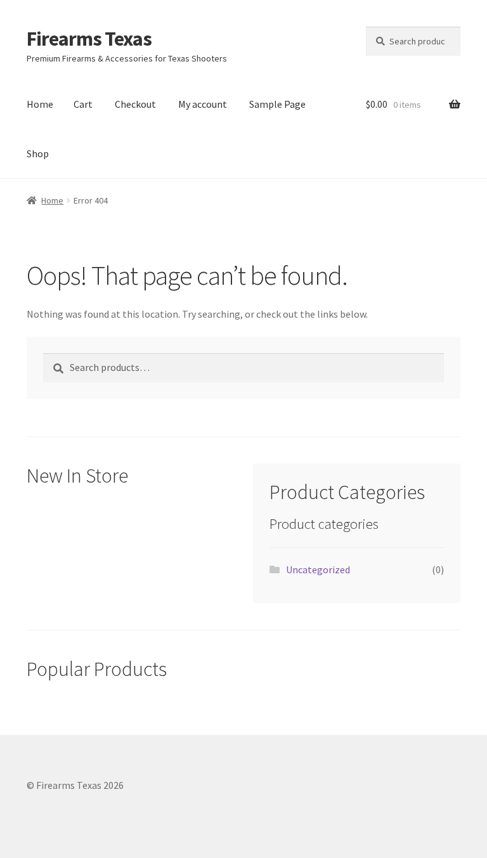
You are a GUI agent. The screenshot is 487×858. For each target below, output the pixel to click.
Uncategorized (318, 569)
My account (202, 104)
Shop (38, 153)
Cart (83, 104)
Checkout (135, 104)
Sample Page (277, 104)
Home (40, 104)
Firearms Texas (89, 38)
